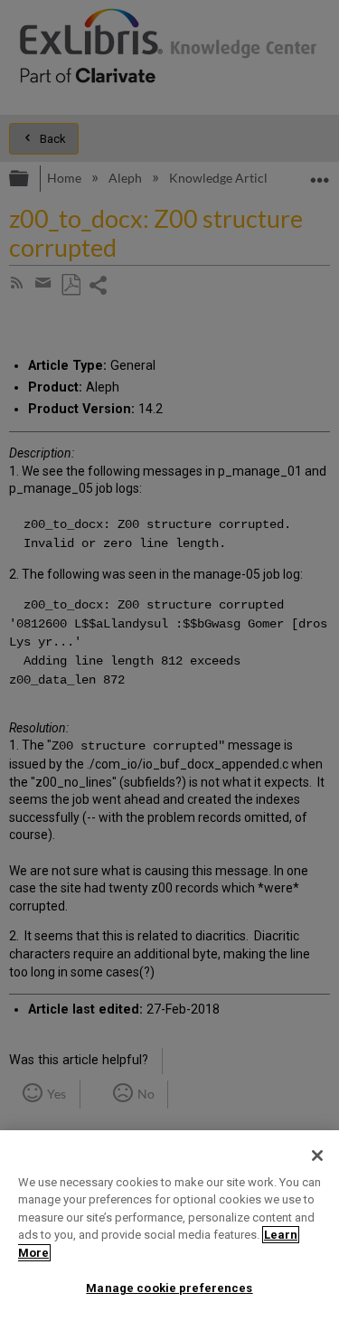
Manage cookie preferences (169, 1288)
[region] (169, 1225)
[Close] (317, 1155)
